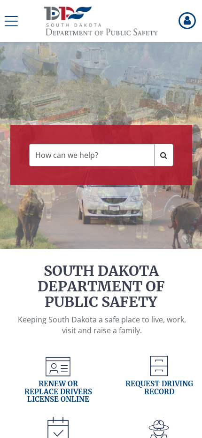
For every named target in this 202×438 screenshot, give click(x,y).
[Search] (163, 155)
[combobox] (92, 155)
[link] (58, 384)
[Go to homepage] (101, 21)
